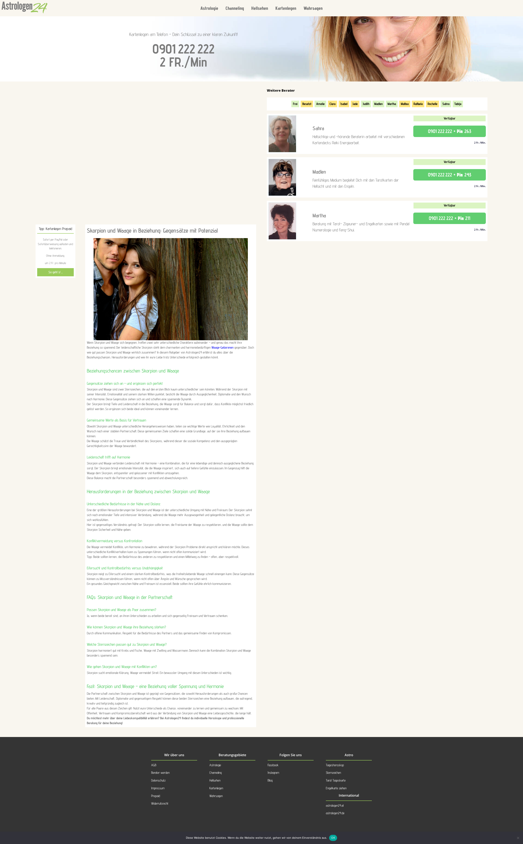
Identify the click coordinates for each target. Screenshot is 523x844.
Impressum (157, 788)
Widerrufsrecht (159, 803)
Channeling (235, 8)
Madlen (378, 104)
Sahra (445, 104)
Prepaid (155, 796)
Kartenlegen (285, 8)
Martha (392, 104)
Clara (332, 104)
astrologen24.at (335, 805)
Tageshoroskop (335, 765)
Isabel (344, 104)
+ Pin (449, 131)
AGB (153, 765)
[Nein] (518, 838)
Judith (366, 104)
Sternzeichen (333, 773)
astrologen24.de (335, 813)
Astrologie (209, 8)
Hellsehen (259, 8)
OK (333, 837)
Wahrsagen (313, 8)
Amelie (320, 104)
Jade (355, 104)
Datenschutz (158, 780)
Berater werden (160, 773)
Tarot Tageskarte (336, 780)
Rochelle (432, 104)
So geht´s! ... (55, 272)
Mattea (405, 104)
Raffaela (418, 104)
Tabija (457, 104)
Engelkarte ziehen (336, 788)
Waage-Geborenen (222, 347)
